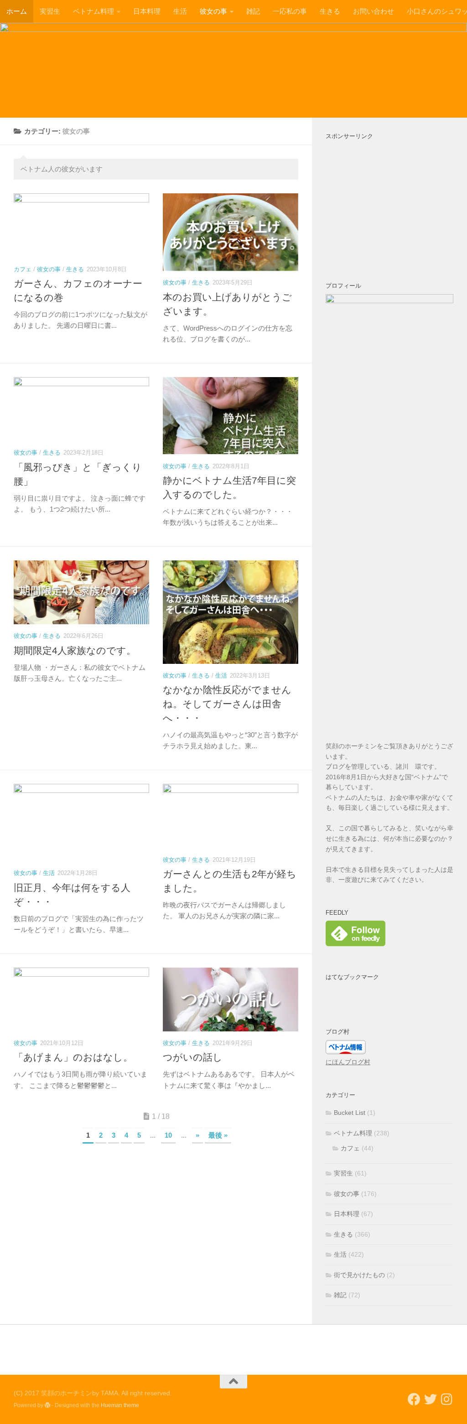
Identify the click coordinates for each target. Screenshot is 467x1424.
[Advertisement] (389, 201)
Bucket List (349, 1112)
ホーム (16, 11)
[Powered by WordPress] (47, 1405)
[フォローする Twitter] (430, 1399)
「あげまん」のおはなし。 (73, 1057)
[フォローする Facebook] (414, 1399)
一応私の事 (290, 11)
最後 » (218, 1135)
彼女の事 (213, 11)
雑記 (253, 11)
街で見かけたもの (359, 1275)
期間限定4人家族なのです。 (75, 650)
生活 (180, 11)
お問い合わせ (373, 11)
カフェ (22, 269)
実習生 (50, 11)
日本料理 (147, 11)
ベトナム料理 (93, 11)
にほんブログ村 (348, 1062)
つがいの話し (193, 1057)
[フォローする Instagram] (447, 1399)
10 (168, 1135)
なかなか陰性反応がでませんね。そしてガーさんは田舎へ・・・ (227, 703)
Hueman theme (120, 1405)
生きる (330, 11)
